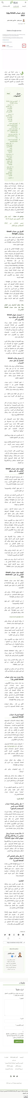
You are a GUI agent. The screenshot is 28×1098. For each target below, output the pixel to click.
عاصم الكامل (19, 20)
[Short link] (14, 942)
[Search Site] (2, 2)
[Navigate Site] (25, 2)
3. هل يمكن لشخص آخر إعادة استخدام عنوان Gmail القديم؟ (9, 171)
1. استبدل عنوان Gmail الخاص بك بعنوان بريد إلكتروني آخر (9, 108)
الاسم (21, 1018)
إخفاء (8, 93)
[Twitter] (5, 934)
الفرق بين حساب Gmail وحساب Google (11, 102)
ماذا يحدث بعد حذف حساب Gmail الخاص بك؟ (12, 135)
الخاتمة (10, 178)
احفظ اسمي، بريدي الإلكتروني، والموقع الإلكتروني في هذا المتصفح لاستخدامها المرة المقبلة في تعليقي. (14, 1035)
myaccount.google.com (17, 617)
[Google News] (11, 1076)
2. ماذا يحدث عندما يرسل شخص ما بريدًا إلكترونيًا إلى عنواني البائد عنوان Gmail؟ (9, 159)
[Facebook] (23, 934)
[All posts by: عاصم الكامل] (19, 955)
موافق (25, 1097)
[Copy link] (8, 938)
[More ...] (19, 938)
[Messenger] (19, 934)
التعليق (21, 998)
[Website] (15, 956)
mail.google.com (12, 746)
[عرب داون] (14, 2)
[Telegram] (9, 934)
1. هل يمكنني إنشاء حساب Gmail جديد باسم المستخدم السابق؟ (9, 147)
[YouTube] (14, 1076)
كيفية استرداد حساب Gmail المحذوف (12, 140)
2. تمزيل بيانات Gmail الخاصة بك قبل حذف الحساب (9, 117)
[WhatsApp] (14, 934)
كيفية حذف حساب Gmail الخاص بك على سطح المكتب (12, 125)
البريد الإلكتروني (19, 1025)
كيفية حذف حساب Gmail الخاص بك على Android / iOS (12, 130)
